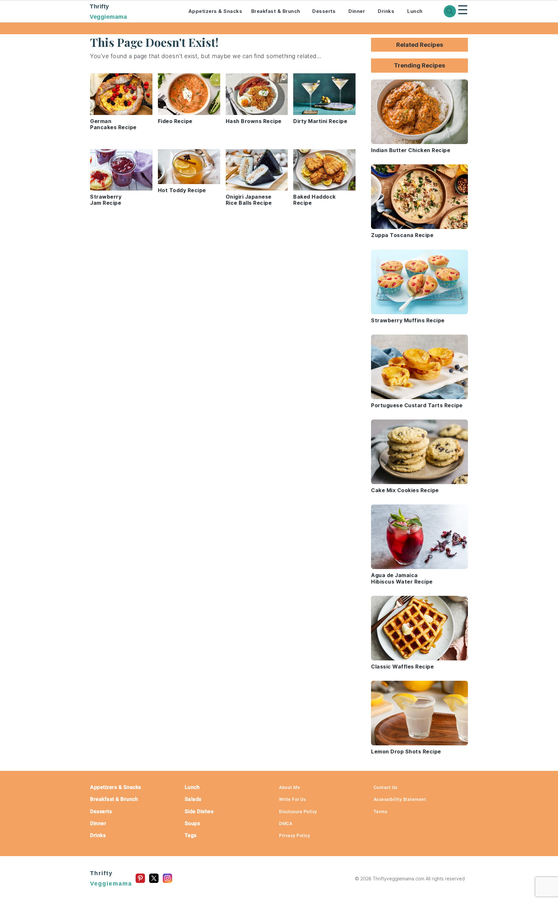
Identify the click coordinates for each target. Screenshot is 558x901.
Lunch (415, 11)
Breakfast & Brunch (275, 11)
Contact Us (386, 787)
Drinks (386, 11)
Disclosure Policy (298, 811)
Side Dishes (199, 811)
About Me (289, 787)
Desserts (324, 11)
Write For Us (292, 799)
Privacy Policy (294, 835)
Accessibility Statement (400, 799)
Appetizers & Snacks (215, 11)
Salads (193, 799)
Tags (191, 835)
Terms (381, 811)
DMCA (285, 823)
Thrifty (108, 11)
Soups (192, 823)
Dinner (356, 11)
